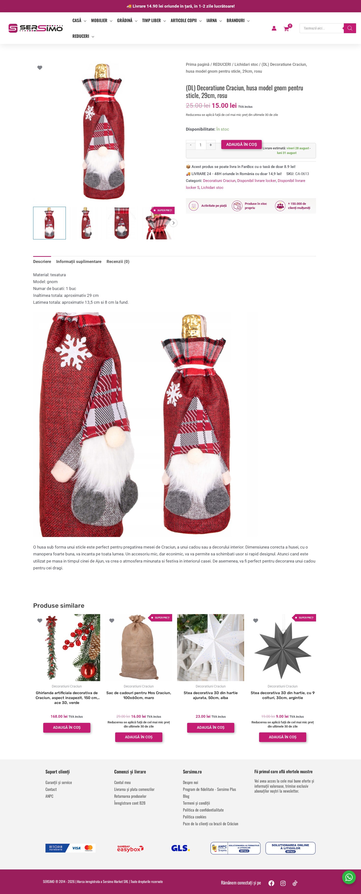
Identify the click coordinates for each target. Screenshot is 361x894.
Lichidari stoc (246, 64)
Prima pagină (197, 64)
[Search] (350, 28)
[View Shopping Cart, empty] (286, 28)
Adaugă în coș (241, 144)
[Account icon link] (274, 28)
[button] (83, 20)
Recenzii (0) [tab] (118, 261)
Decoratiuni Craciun (219, 181)
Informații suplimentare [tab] (78, 261)
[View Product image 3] (122, 223)
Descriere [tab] (42, 261)
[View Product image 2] (85, 223)
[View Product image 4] (158, 223)
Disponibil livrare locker (256, 181)
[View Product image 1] (49, 223)
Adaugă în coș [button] (67, 727)
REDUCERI (222, 64)
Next (173, 223)
